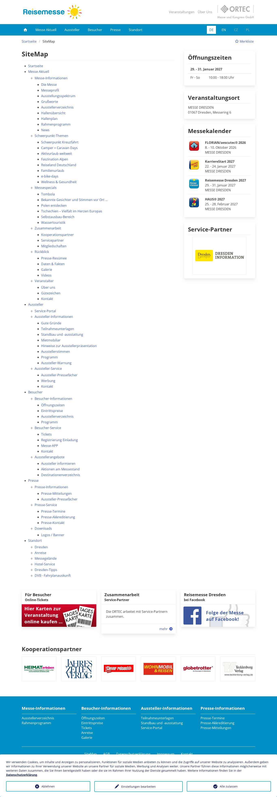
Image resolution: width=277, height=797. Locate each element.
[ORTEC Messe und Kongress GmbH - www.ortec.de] (235, 12)
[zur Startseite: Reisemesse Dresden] (52, 12)
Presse (115, 30)
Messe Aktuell (45, 30)
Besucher (95, 30)
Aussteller (72, 30)
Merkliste (246, 41)
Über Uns (205, 12)
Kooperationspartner (52, 649)
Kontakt (187, 754)
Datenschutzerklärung (133, 754)
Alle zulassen (229, 786)
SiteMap (90, 754)
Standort (135, 30)
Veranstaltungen (181, 12)
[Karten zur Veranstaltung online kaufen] (59, 615)
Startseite (29, 41)
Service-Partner (210, 229)
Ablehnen (48, 786)
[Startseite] (25, 29)
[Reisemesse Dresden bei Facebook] (218, 615)
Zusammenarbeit (122, 594)
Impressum (165, 754)
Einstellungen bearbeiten (138, 786)
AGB (106, 754)
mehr (164, 629)
